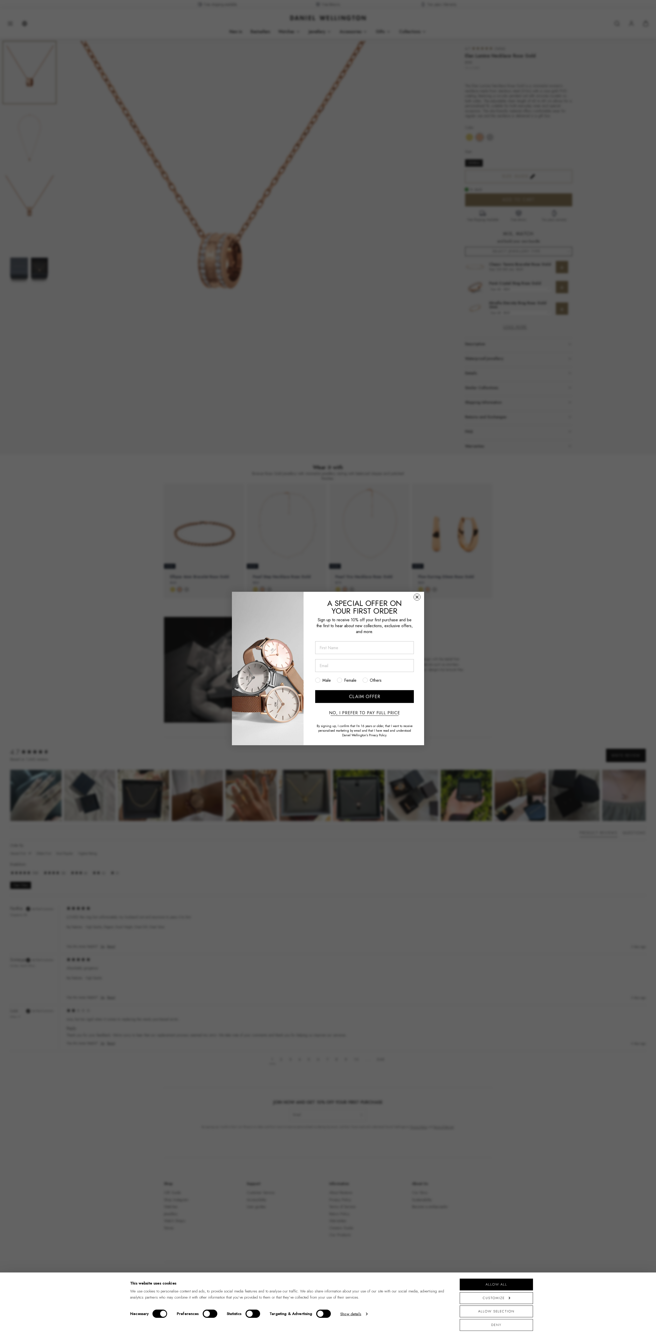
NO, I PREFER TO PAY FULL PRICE (364, 713)
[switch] (210, 1314)
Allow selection (496, 1311)
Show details (350, 1314)
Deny (496, 1324)
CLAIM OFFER (364, 696)
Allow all (496, 1284)
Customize (494, 1298)
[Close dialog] (417, 597)
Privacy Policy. (378, 735)
